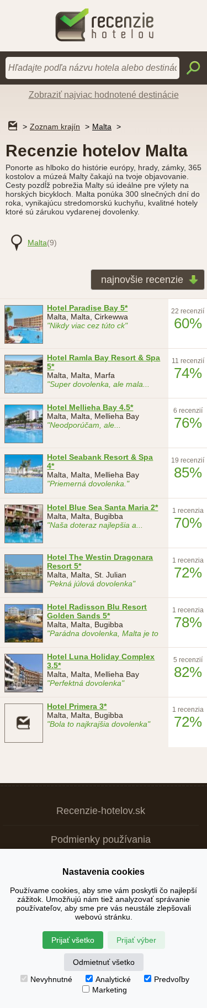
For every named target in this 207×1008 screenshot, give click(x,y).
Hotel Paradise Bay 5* (87, 307)
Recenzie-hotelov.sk (100, 810)
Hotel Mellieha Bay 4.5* (90, 407)
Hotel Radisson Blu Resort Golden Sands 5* (97, 611)
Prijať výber (136, 940)
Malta (102, 126)
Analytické (113, 979)
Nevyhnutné (51, 979)
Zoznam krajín (55, 126)
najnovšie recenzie (142, 279)
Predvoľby (171, 979)
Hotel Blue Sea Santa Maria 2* (102, 507)
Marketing (109, 989)
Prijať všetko (72, 940)
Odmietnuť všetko (104, 962)
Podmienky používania (101, 839)
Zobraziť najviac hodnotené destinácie (104, 94)
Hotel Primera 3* (77, 706)
